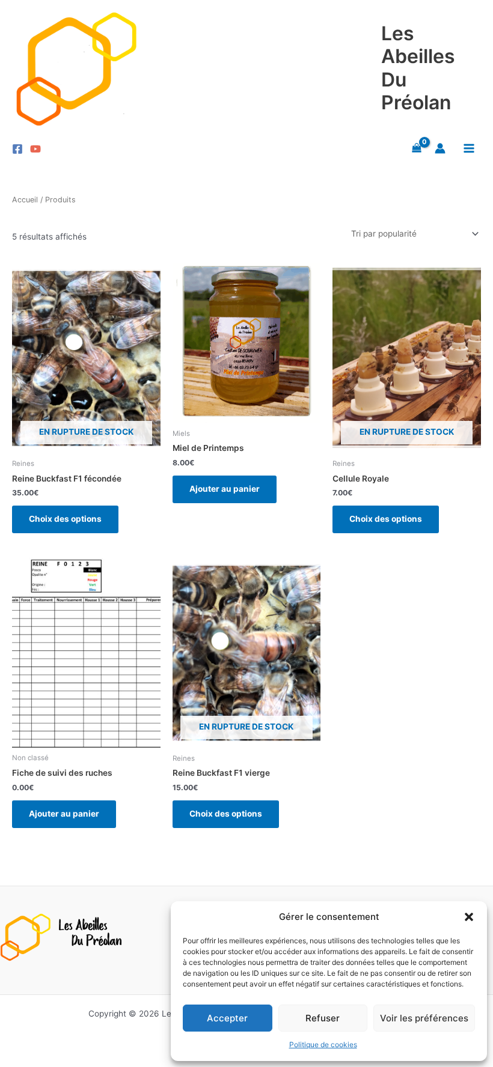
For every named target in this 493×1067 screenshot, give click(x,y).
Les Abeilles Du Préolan (418, 68)
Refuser (322, 1018)
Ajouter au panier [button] (224, 489)
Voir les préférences (424, 1018)
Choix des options (65, 519)
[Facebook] (17, 149)
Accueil (25, 199)
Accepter (227, 1018)
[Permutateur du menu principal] (469, 148)
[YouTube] (35, 149)
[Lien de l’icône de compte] (440, 148)
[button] (469, 917)
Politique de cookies (323, 1044)
